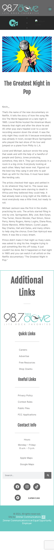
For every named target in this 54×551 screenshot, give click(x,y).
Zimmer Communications (28, 516)
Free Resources (27, 362)
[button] (50, 9)
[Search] (47, 475)
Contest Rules (25, 401)
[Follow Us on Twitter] (27, 486)
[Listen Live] (13, 22)
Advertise (24, 356)
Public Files (24, 408)
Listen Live (34, 498)
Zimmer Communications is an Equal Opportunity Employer (27, 522)
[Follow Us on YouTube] (36, 486)
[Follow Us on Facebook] (17, 486)
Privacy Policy (25, 395)
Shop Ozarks (25, 369)
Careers (23, 349)
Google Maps (27, 464)
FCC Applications (27, 414)
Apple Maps (26, 457)
